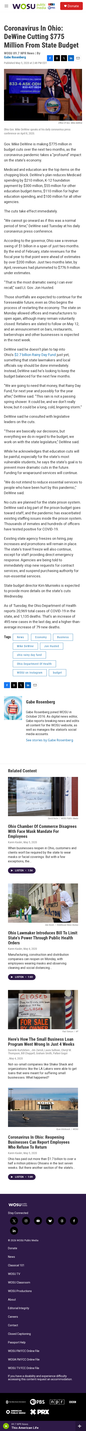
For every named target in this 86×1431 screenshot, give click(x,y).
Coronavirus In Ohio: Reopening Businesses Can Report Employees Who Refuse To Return (39, 1142)
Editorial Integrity (18, 1308)
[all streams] (80, 1426)
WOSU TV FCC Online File (23, 1368)
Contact (13, 1325)
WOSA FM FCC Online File (24, 1359)
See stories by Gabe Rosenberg (49, 740)
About (12, 1299)
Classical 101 (16, 1265)
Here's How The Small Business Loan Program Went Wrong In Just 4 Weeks (41, 1042)
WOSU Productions (20, 1291)
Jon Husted (51, 646)
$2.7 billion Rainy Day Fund (35, 355)
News (20, 637)
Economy (41, 637)
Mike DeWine (25, 646)
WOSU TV (14, 1274)
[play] (6, 1426)
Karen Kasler (15, 842)
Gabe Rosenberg (15, 57)
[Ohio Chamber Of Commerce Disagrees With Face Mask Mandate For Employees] (43, 796)
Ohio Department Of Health (34, 663)
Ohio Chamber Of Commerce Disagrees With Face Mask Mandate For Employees (42, 831)
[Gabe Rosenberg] (13, 708)
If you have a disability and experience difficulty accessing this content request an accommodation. (40, 1378)
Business (63, 637)
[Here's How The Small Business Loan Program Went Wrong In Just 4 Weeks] (43, 1009)
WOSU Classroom (19, 1282)
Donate (73, 6)
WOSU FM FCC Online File (23, 1351)
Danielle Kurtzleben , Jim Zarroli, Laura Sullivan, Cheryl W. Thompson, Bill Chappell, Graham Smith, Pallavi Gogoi (40, 1052)
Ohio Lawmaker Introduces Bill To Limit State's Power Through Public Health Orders (42, 937)
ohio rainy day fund (29, 654)
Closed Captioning (19, 1333)
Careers (13, 1316)
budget (57, 672)
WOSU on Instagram (30, 672)
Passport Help (17, 1342)
